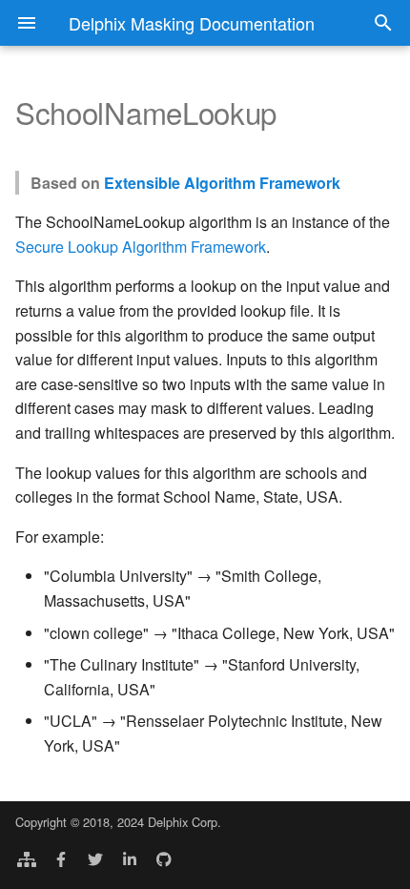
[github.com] (164, 858)
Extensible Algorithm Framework (222, 183)
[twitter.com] (95, 858)
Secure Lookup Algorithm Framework (140, 247)
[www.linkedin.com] (129, 858)
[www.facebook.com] (61, 858)
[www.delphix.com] (26, 858)
